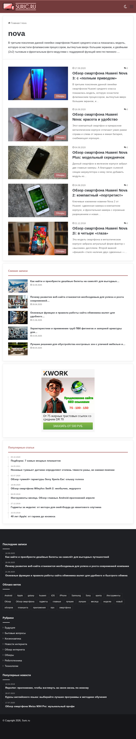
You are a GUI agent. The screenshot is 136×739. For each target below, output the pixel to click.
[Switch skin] (125, 8)
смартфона (65, 607)
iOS (53, 595)
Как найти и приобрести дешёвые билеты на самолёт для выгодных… (74, 281)
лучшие (70, 601)
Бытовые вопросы (15, 633)
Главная (15, 23)
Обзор (8, 601)
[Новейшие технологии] (19, 6)
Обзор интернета (15, 649)
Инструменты (113, 595)
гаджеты (43, 601)
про (52, 607)
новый (119, 601)
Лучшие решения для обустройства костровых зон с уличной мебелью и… (77, 344)
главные (57, 601)
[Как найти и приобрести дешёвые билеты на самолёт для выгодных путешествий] (18, 286)
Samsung (76, 595)
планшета (23, 607)
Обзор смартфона (25, 601)
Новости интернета (16, 644)
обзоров (9, 607)
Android (8, 595)
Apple (20, 595)
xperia (99, 595)
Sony (88, 595)
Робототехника (13, 660)
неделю (107, 601)
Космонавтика (13, 638)
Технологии (11, 666)
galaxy (31, 595)
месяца (94, 601)
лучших (82, 601)
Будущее (10, 627)
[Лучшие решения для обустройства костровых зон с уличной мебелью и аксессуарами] (18, 349)
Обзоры (9, 655)
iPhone (63, 595)
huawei (42, 595)
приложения (39, 607)
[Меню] (131, 8)
